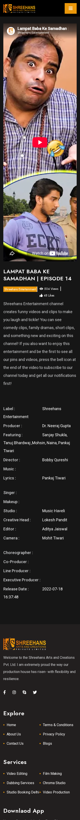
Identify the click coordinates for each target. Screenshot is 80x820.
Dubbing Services (20, 783)
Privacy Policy (54, 734)
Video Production (56, 792)
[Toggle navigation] (71, 8)
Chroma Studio (54, 783)
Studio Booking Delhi (23, 792)
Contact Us (15, 743)
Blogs (47, 743)
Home (11, 725)
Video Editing (17, 774)
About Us (14, 734)
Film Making (52, 774)
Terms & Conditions (58, 725)
